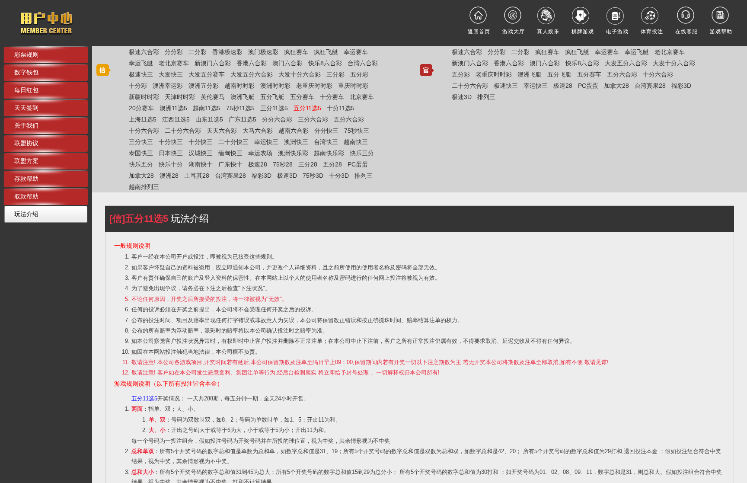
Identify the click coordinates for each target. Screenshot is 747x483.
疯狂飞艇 (326, 51)
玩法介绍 (26, 214)
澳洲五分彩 (203, 85)
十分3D (339, 175)
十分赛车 (332, 96)
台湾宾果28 (230, 175)
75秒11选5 (240, 108)
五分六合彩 (349, 119)
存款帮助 (26, 178)
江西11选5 (176, 119)
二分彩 (197, 51)
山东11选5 (209, 119)
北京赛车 (362, 96)
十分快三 (171, 141)
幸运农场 (260, 153)
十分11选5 (340, 108)
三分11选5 (274, 108)
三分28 (307, 164)
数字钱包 (26, 72)
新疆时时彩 (144, 96)
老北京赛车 (174, 63)
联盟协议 (26, 143)
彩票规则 (26, 54)
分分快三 (326, 130)
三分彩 (335, 74)
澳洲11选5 (173, 108)
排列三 (363, 175)
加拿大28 (141, 175)
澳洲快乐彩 (293, 153)
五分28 (332, 164)
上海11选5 (142, 119)
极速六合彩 (144, 51)
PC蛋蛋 (358, 164)
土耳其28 (196, 175)
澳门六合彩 (287, 63)
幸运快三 (266, 141)
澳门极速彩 (263, 51)
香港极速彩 (227, 51)
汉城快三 (200, 153)
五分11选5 (307, 108)
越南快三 (356, 141)
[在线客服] (686, 15)
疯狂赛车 (296, 51)
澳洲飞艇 (242, 96)
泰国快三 (141, 153)
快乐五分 (141, 164)
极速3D (287, 175)
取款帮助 (26, 196)
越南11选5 (206, 108)
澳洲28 (169, 175)
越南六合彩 (293, 130)
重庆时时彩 (353, 85)
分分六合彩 (277, 119)
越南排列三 (144, 186)
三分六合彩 (313, 119)
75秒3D (313, 175)
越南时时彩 (239, 85)
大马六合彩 (258, 130)
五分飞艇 (272, 96)
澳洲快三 (296, 141)
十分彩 (138, 85)
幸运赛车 (356, 51)
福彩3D (261, 175)
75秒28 (283, 164)
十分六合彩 (144, 130)
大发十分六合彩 (299, 74)
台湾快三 (326, 141)
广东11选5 (242, 119)
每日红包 (26, 89)
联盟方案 (26, 160)
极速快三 (141, 74)
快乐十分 (171, 164)
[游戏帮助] (721, 15)
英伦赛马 (213, 96)
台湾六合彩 (363, 63)
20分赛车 (141, 108)
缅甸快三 (230, 153)
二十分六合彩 (183, 130)
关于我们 (26, 125)
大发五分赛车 (206, 74)
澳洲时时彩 (275, 85)
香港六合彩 (251, 63)
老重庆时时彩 (314, 85)
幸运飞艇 (141, 63)
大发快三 (171, 74)
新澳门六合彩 (213, 63)
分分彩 (174, 51)
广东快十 (230, 164)
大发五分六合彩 (251, 74)
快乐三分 (362, 153)
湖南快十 (200, 164)
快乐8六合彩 (325, 63)
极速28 (257, 164)
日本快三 (171, 153)
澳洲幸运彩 (168, 85)
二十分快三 (233, 141)
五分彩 (359, 74)
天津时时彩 (180, 96)
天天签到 (26, 107)
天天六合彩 (222, 130)
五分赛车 (302, 96)
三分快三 (141, 141)
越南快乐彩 (329, 153)
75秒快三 (356, 130)
